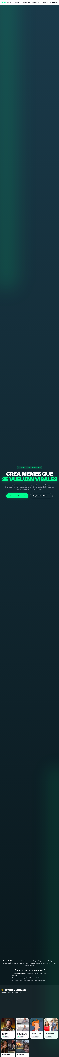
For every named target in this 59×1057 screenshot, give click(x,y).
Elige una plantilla (19, 973)
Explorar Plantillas (40, 496)
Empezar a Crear (16, 496)
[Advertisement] (29, 1005)
